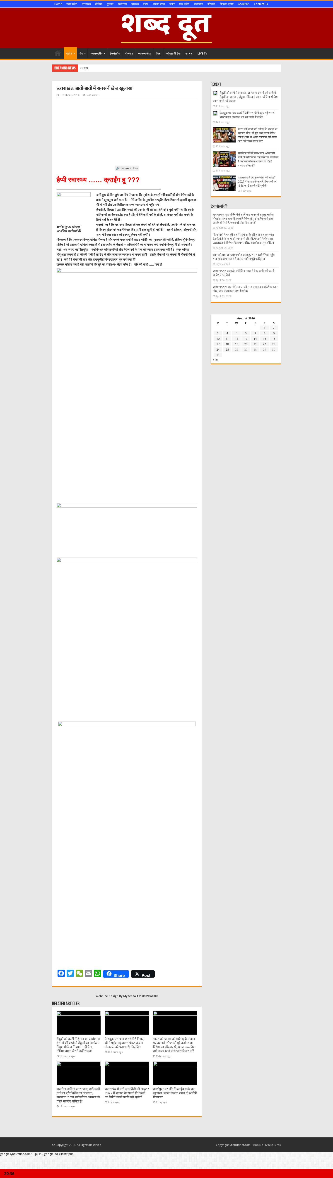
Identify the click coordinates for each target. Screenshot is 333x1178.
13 (245, 338)
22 (264, 344)
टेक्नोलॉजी (115, 53)
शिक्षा (158, 53)
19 (236, 344)
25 (227, 349)
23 (273, 344)
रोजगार (129, 53)
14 (255, 338)
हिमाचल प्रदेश (227, 4)
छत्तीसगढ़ (122, 4)
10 (218, 338)
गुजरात (110, 4)
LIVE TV (202, 53)
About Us (243, 4)
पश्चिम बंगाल (159, 4)
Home (58, 4)
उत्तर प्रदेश (71, 4)
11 (227, 338)
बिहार (172, 4)
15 (264, 338)
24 (218, 349)
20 (245, 344)
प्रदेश (69, 53)
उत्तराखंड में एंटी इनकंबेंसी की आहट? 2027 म (103, 68)
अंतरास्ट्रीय (96, 53)
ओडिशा (98, 4)
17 (218, 344)
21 (255, 344)
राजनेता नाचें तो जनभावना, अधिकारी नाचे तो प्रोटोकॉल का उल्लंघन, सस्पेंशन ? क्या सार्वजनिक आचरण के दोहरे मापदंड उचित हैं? (78, 1095)
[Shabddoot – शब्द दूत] (166, 27)
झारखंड (135, 4)
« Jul (215, 359)
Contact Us (261, 4)
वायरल (189, 53)
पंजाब (145, 4)
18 (227, 344)
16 (273, 338)
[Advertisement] (127, 132)
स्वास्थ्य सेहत (144, 53)
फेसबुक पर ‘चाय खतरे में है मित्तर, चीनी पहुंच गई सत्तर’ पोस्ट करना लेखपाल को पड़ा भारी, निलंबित (124, 1043)
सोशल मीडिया (173, 53)
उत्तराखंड (86, 4)
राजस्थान (198, 4)
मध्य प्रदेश (184, 4)
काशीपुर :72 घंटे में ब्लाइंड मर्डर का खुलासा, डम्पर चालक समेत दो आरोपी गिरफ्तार (175, 1093)
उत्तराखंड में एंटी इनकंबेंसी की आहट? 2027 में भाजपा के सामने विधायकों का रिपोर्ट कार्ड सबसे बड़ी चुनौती (127, 1093)
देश (81, 53)
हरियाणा (211, 4)
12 (236, 338)
